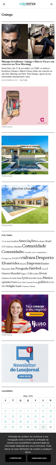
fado (13, 269)
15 (35, 416)
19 (13, 421)
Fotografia (22, 268)
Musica (47, 278)
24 (50, 421)
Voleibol (32, 286)
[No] (52, 448)
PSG (4, 286)
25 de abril (6, 241)
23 (43, 421)
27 (20, 427)
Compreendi (15, 458)
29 (35, 427)
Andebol (14, 241)
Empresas (34, 263)
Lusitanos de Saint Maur (11, 278)
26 (13, 427)
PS (49, 282)
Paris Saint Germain (25, 282)
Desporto (45, 258)
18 (5, 421)
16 (43, 416)
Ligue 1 (24, 274)
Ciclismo (10, 247)
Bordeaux (40, 241)
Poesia (35, 282)
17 (50, 416)
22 (35, 421)
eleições (23, 264)
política (43, 282)
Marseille (32, 278)
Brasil (48, 241)
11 (5, 416)
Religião (10, 286)
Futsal (44, 269)
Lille (30, 274)
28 (28, 427)
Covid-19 (16, 258)
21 (28, 421)
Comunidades (13, 252)
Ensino (45, 263)
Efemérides (10, 263)
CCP (3, 247)
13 (20, 416)
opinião (6, 282)
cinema (18, 246)
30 (43, 427)
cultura (28, 258)
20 (20, 421)
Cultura (23, 80)
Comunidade (34, 246)
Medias (39, 278)
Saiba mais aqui (39, 458)
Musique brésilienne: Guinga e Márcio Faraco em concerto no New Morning (28, 63)
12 (13, 416)
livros (43, 273)
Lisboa (36, 274)
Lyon (25, 278)
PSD (52, 282)
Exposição (6, 269)
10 (50, 410)
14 (28, 416)
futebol (35, 269)
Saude (19, 286)
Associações (27, 241)
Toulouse (25, 286)
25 (5, 427)
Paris (14, 282)
